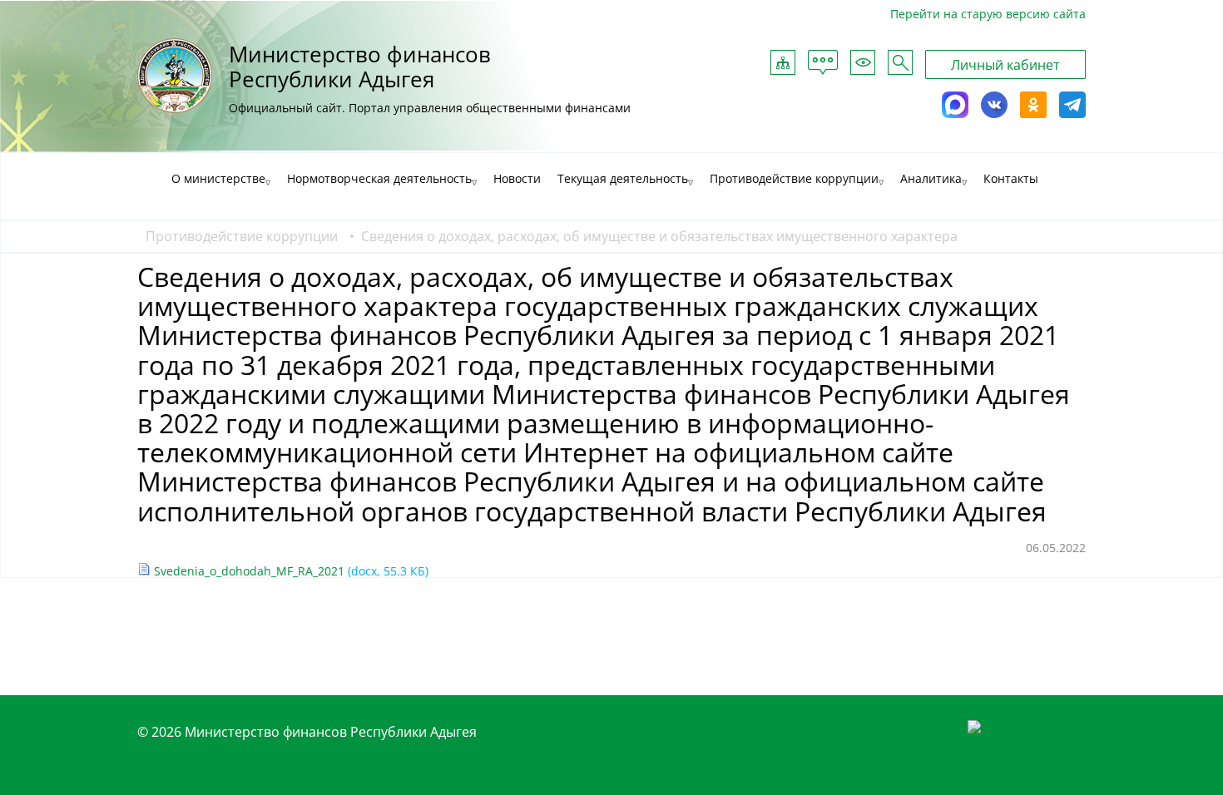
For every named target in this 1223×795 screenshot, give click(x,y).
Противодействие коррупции (242, 236)
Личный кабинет (1005, 65)
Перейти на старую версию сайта (988, 14)
